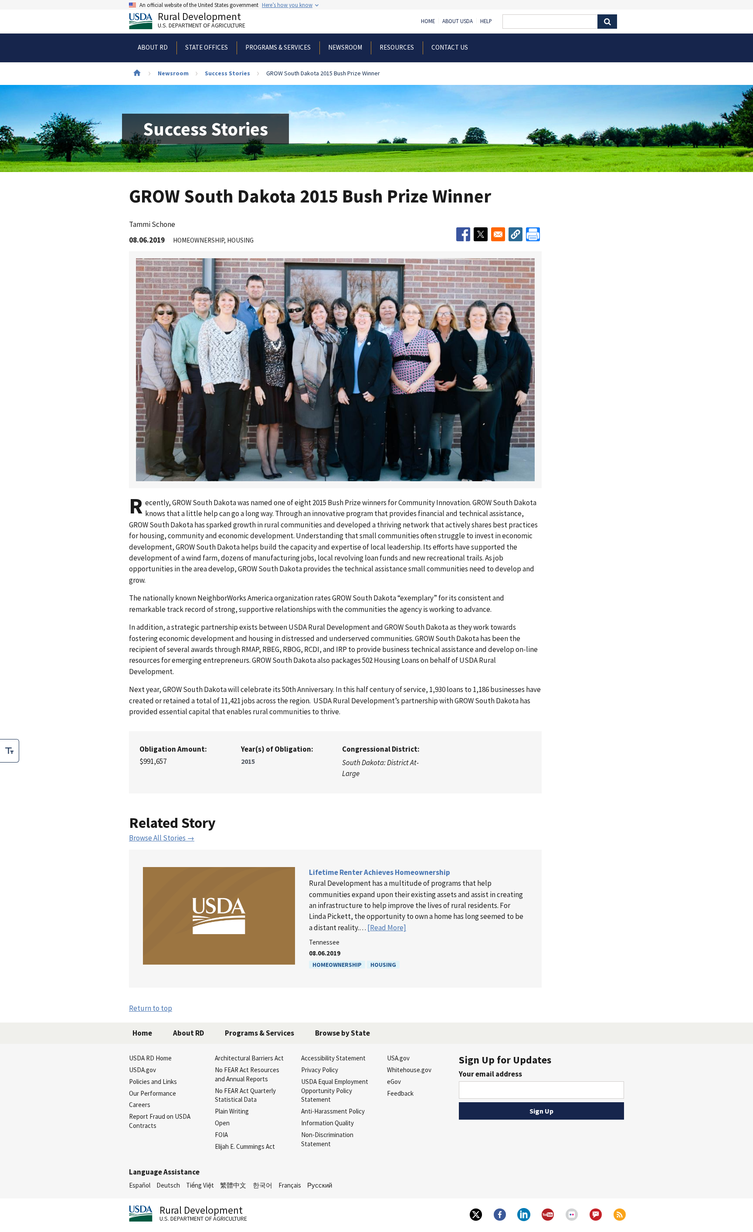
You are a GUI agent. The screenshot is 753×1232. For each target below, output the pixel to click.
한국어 (262, 1185)
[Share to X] (481, 234)
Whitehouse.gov (409, 1070)
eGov (394, 1081)
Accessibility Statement (333, 1058)
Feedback (400, 1093)
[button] (515, 234)
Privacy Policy (319, 1070)
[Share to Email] (498, 234)
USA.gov (398, 1058)
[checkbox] (9, 751)
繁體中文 (233, 1185)
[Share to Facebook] (463, 234)
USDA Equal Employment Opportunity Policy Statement (334, 1090)
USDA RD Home (150, 1058)
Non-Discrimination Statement (327, 1139)
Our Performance (152, 1093)
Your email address (490, 1074)
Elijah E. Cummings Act (245, 1146)
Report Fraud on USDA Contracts (159, 1121)
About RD (188, 1033)
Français (289, 1185)
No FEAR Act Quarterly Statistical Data (245, 1095)
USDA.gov (142, 1070)
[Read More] (386, 927)
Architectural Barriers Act (249, 1058)
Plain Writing (232, 1111)
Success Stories (227, 73)
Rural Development (201, 21)
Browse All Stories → (161, 838)
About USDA (457, 21)
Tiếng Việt (200, 1185)
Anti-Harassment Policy (333, 1111)
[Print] (533, 234)
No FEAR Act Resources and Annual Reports (247, 1074)
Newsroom (173, 73)
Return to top (150, 1008)
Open (222, 1123)
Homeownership (337, 965)
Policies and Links (153, 1081)
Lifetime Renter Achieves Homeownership (379, 872)
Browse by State (342, 1033)
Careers (139, 1104)
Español (139, 1185)
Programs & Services (259, 1033)
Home (428, 21)
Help (486, 21)
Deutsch (168, 1185)
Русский (319, 1185)
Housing (383, 965)
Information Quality (327, 1123)
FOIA (221, 1135)
